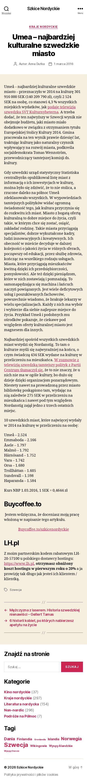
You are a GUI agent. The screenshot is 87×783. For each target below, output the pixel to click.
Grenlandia (40, 739)
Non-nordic (14, 710)
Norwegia (71, 738)
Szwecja (16, 590)
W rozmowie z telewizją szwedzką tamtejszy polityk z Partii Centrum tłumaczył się (42, 365)
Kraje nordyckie (43, 26)
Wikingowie (38, 746)
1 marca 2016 (63, 64)
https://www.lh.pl (19, 563)
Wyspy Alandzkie (61, 746)
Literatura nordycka (21, 704)
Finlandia (24, 739)
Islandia (53, 739)
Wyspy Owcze (11, 751)
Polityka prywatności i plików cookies (31, 775)
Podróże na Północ (20, 716)
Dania (9, 738)
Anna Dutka (36, 64)
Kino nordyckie (17, 692)
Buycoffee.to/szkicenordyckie (43, 529)
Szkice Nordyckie (43, 8)
